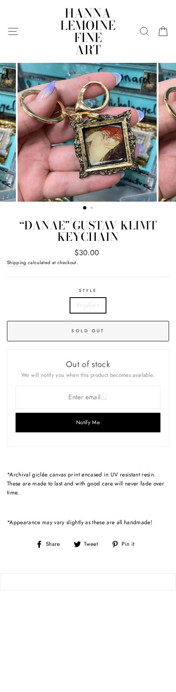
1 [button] (85, 208)
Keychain (88, 305)
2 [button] (92, 209)
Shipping (17, 262)
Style (88, 290)
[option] (88, 132)
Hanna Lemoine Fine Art (87, 31)
